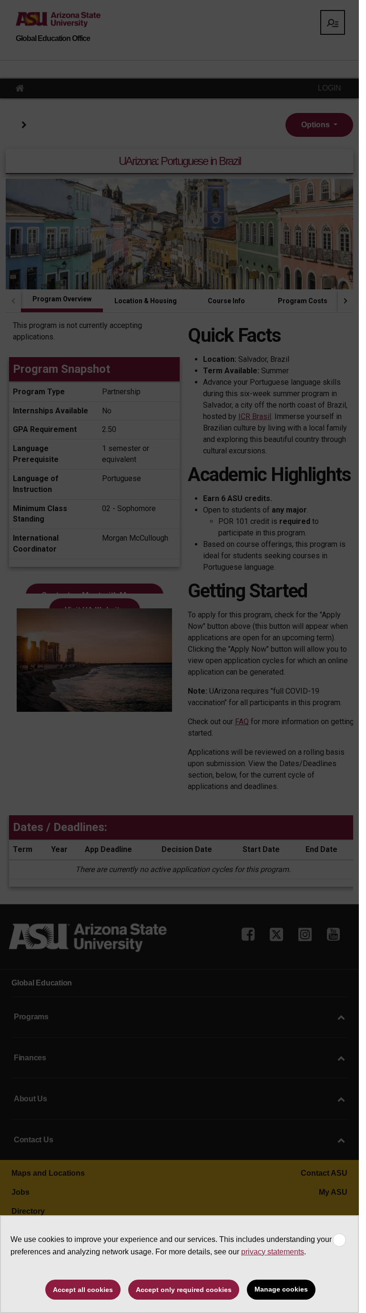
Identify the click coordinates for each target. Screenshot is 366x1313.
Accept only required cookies (184, 1289)
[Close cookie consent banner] (339, 1240)
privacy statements (272, 1252)
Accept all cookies (83, 1289)
